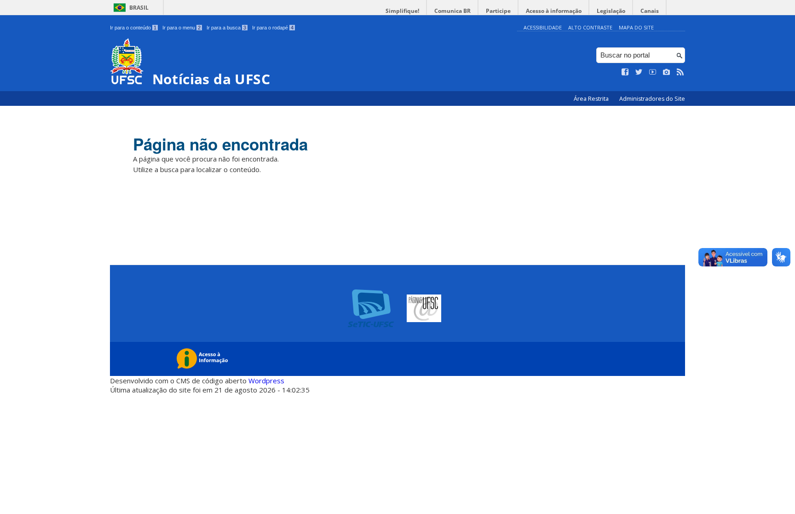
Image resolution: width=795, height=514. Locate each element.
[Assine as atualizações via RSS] (680, 72)
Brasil (139, 8)
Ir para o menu (181, 27)
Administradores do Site (652, 99)
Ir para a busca (226, 27)
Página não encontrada (220, 144)
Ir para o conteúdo (133, 27)
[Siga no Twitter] (639, 72)
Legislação (611, 11)
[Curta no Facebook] (625, 72)
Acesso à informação (554, 11)
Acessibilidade (543, 27)
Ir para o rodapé (273, 27)
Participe (498, 11)
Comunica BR (452, 11)
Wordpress (266, 380)
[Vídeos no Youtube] (653, 72)
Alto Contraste (590, 27)
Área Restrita (592, 99)
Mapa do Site (636, 27)
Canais (649, 11)
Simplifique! (402, 11)
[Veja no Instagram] (666, 72)
